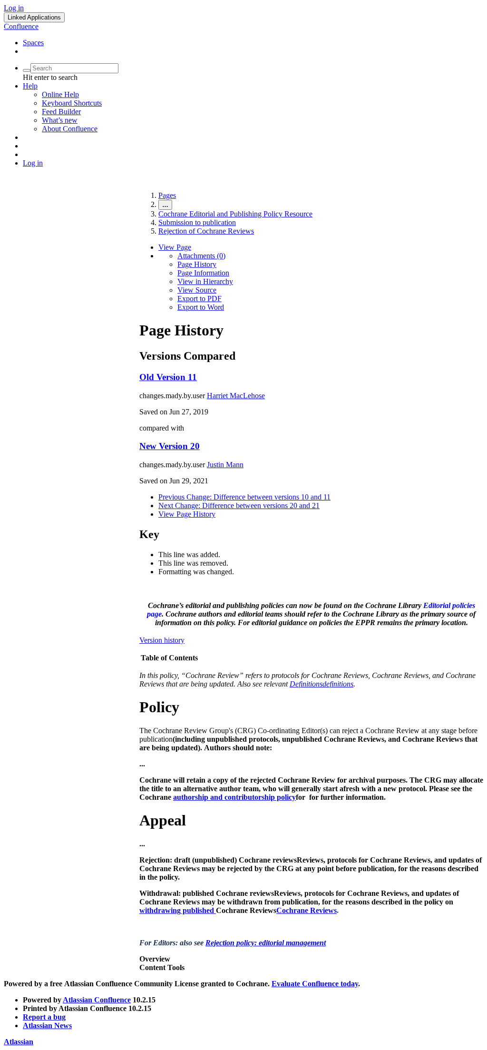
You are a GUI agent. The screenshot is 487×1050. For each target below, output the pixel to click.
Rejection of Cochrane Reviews (206, 231)
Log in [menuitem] (33, 163)
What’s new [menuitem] (60, 120)
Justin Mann (225, 465)
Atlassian (18, 1042)
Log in (14, 8)
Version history (162, 640)
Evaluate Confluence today (315, 984)
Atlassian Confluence (97, 1000)
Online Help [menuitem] (60, 94)
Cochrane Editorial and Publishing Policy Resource (235, 214)
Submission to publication (197, 222)
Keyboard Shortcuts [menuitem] (72, 103)
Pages (167, 195)
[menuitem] (201, 256)
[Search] (26, 70)
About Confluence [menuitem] (69, 129)
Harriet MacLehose (236, 396)
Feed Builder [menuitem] (61, 112)
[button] (34, 17)
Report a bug (44, 1017)
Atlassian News (47, 1025)
